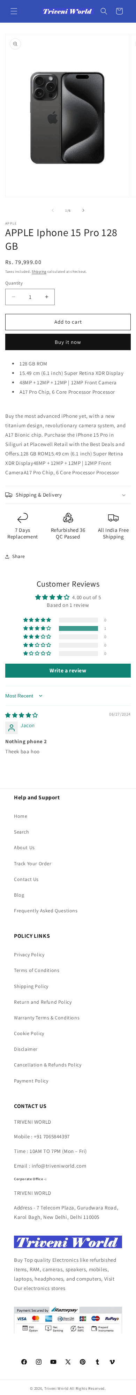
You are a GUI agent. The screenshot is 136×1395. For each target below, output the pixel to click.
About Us (24, 847)
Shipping (39, 271)
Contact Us (26, 879)
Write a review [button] (68, 670)
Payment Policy (31, 1081)
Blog (19, 895)
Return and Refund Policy (42, 1002)
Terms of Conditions (36, 970)
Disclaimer (26, 1049)
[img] (21, 715)
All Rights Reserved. (88, 1388)
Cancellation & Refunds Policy (47, 1065)
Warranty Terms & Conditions (47, 1018)
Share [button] (18, 556)
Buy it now (68, 342)
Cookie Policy (29, 1033)
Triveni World (56, 1388)
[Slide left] (52, 210)
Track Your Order (33, 863)
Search (21, 832)
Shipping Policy (31, 986)
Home (20, 816)
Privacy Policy (29, 954)
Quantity (14, 283)
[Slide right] (83, 210)
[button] (14, 11)
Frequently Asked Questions (46, 910)
